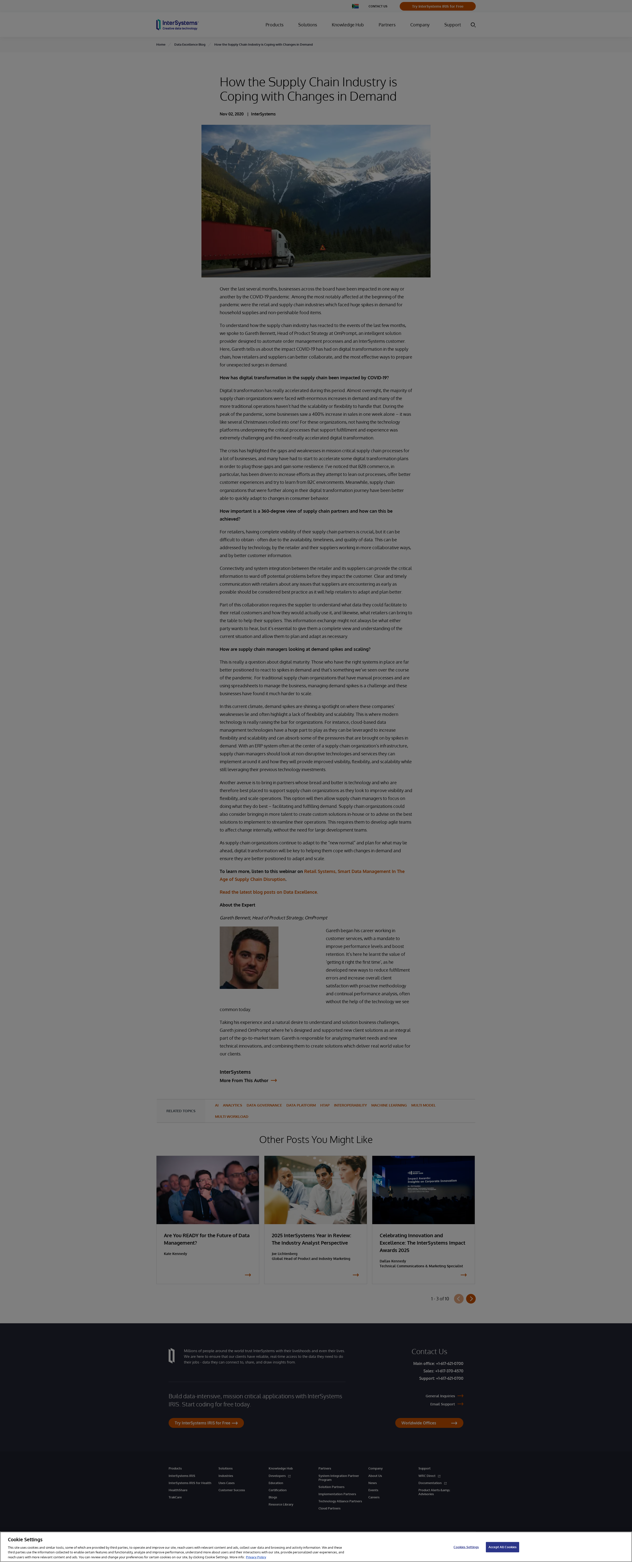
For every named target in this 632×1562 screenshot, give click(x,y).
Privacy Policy (256, 1557)
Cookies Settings (466, 1547)
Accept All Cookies (502, 1547)
